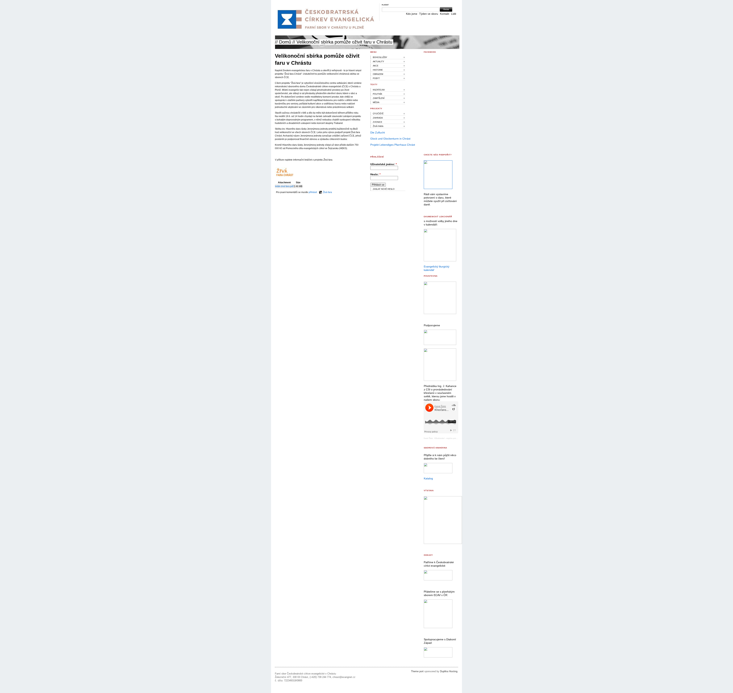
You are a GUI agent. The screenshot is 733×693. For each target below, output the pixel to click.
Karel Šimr (428, 438)
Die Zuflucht (377, 132)
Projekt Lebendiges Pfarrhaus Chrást (392, 144)
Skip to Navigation (450, 2)
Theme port (417, 671)
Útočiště (378, 113)
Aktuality (378, 61)
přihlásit (313, 192)
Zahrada (378, 118)
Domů (285, 41)
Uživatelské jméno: (383, 164)
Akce (375, 66)
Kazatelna (379, 90)
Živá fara (327, 192)
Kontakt (444, 13)
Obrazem (378, 74)
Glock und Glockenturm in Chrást (390, 138)
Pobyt (376, 78)
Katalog (428, 478)
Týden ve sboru (428, 13)
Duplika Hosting (448, 671)
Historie (378, 70)
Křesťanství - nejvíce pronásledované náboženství (456, 438)
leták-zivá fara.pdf (284, 186)
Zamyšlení (378, 98)
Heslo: (375, 174)
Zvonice (377, 122)
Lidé (453, 13)
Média (376, 102)
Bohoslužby (380, 57)
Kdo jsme (411, 13)
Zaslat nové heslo (384, 189)
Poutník (377, 94)
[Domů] (325, 30)
